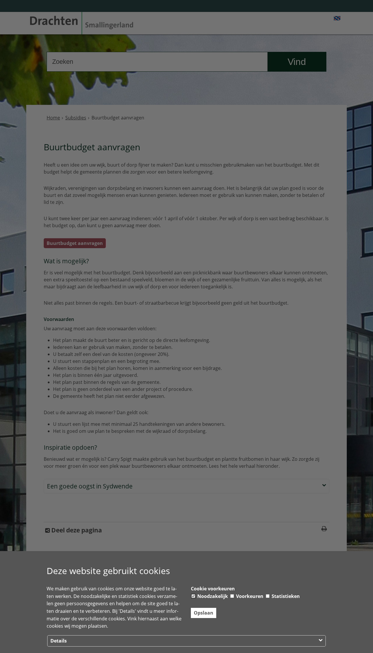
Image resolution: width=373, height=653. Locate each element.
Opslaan (203, 613)
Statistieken (285, 596)
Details (58, 641)
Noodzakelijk (212, 596)
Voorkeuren (249, 596)
